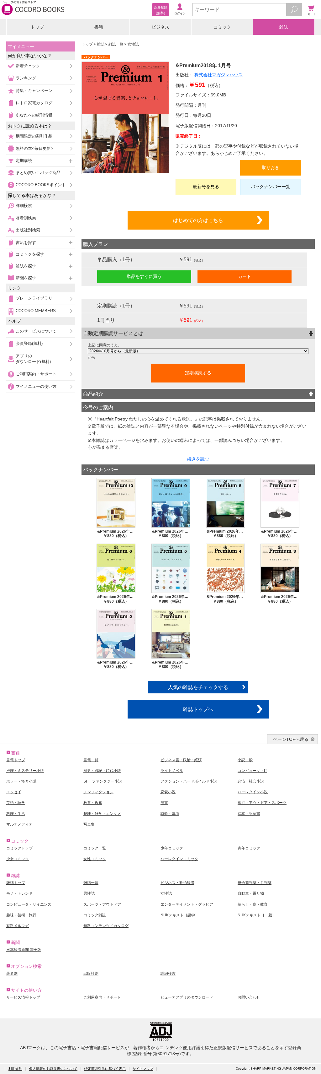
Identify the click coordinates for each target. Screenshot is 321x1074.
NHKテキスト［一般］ (257, 915)
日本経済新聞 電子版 (23, 949)
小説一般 (245, 760)
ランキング (26, 78)
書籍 (98, 27)
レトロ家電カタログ (34, 102)
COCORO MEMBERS (36, 310)
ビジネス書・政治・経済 (181, 760)
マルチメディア (19, 824)
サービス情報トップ (23, 997)
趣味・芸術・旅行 (21, 915)
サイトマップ (143, 1069)
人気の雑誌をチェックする (198, 687)
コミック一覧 (94, 848)
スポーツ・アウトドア (102, 904)
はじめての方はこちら (198, 220)
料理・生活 (15, 813)
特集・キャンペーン (34, 90)
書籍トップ (15, 760)
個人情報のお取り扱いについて (53, 1069)
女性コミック (94, 859)
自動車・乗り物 (251, 893)
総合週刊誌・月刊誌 (254, 883)
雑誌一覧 (116, 44)
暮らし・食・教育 (253, 904)
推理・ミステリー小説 (25, 770)
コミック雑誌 (94, 915)
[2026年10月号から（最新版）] (198, 351)
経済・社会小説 (251, 781)
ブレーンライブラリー (36, 298)
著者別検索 (26, 217)
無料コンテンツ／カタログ (106, 926)
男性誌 (89, 893)
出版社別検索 (28, 230)
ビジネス (160, 27)
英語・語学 (15, 802)
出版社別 (90, 973)
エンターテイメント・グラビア (186, 904)
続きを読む (198, 458)
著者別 (12, 973)
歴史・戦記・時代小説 (102, 770)
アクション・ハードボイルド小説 (188, 781)
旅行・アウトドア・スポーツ (262, 802)
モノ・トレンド (19, 893)
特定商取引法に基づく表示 (105, 1069)
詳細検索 (24, 205)
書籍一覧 (90, 760)
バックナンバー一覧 (270, 186)
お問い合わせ (249, 997)
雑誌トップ (15, 883)
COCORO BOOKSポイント (41, 184)
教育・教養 (92, 802)
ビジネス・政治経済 (177, 883)
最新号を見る (206, 186)
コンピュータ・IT (252, 770)
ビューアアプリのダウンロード (186, 997)
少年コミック (171, 848)
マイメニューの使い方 (36, 386)
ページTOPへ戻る (290, 739)
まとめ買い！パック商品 (38, 172)
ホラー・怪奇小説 (21, 781)
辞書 (164, 802)
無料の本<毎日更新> (34, 148)
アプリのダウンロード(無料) (33, 359)
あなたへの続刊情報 (34, 115)
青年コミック (249, 848)
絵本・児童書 (249, 813)
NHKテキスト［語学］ (179, 915)
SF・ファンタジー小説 (102, 781)
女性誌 (133, 44)
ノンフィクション (98, 792)
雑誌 (283, 27)
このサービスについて (36, 331)
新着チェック (28, 65)
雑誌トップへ (198, 709)
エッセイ (13, 792)
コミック (222, 27)
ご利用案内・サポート (36, 374)
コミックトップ (19, 848)
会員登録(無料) (29, 343)
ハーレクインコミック (179, 859)
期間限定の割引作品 (34, 136)
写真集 (89, 824)
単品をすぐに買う (144, 276)
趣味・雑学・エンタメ (102, 813)
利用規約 (15, 1069)
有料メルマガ (17, 926)
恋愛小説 (168, 792)
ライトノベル (171, 770)
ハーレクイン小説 (253, 792)
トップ (37, 27)
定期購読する (198, 372)
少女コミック (17, 859)
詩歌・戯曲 (169, 813)
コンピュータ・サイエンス (28, 904)
